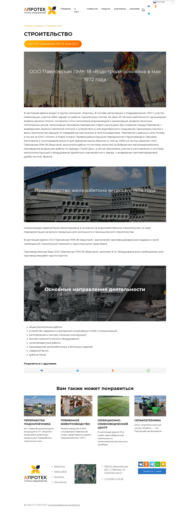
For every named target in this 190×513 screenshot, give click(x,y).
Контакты (120, 9)
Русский (160, 2)
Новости (92, 9)
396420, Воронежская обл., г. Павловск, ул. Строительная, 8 (116, 469)
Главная (65, 9)
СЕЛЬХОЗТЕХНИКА (147, 420)
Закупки (135, 9)
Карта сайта (60, 471)
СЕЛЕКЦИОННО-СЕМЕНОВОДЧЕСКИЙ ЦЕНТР (113, 424)
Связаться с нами (152, 471)
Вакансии (59, 466)
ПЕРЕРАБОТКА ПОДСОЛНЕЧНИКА (37, 422)
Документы (60, 482)
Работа (106, 9)
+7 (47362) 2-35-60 (114, 479)
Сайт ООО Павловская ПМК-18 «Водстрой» (53, 43)
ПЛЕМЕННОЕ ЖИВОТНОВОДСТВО (75, 422)
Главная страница (33, 26)
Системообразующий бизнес (64, 505)
